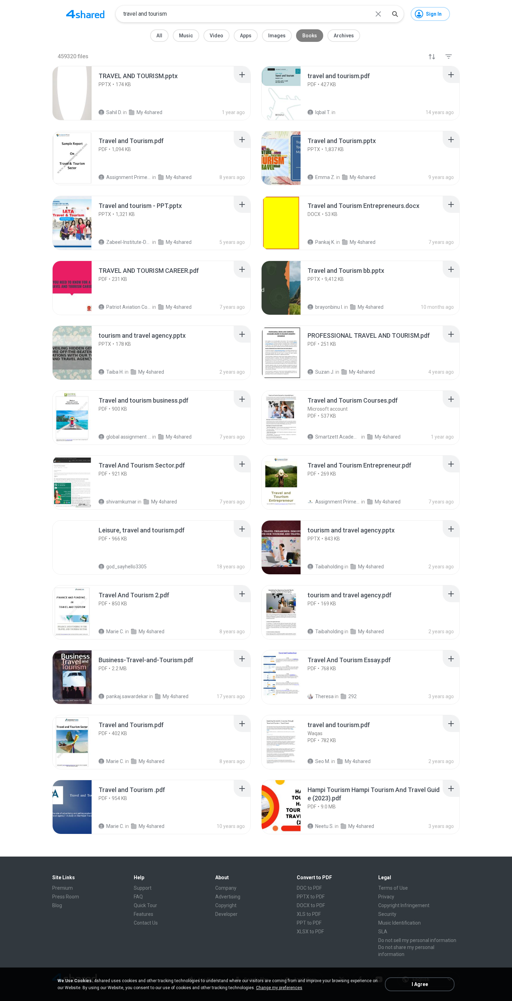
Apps (245, 35)
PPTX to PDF (311, 896)
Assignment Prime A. (337, 502)
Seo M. (322, 761)
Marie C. (115, 631)
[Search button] (395, 14)
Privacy (386, 896)
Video (216, 35)
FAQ (138, 896)
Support (143, 888)
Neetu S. (324, 826)
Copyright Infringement (403, 905)
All (159, 35)
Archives (344, 35)
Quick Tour (145, 905)
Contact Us (146, 923)
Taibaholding (329, 566)
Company (225, 888)
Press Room (65, 896)
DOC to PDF (309, 888)
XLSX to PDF (310, 931)
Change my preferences (279, 987)
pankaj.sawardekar (127, 696)
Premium (62, 888)
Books (309, 35)
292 (352, 696)
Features (143, 914)
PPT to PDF (309, 923)
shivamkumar (121, 502)
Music (186, 35)
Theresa (324, 696)
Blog (57, 905)
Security (387, 914)
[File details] (80, 93)
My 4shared (164, 502)
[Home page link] (85, 14)
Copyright (225, 905)
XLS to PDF (309, 914)
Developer (226, 914)
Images (277, 35)
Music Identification (399, 923)
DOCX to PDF (311, 905)
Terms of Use (393, 888)
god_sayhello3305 (126, 566)
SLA (382, 931)
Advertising (227, 896)
